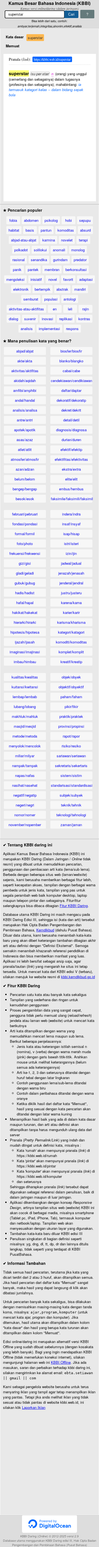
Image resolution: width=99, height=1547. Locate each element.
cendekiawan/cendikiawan (71, 380)
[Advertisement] (49, 146)
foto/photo (25, 543)
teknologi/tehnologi (71, 814)
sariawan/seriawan (71, 755)
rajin (85, 308)
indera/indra (71, 514)
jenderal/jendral (71, 582)
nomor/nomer (24, 814)
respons (72, 328)
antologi (70, 299)
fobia (13, 220)
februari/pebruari (25, 514)
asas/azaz (24, 439)
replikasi (65, 318)
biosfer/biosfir (71, 351)
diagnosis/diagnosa (71, 429)
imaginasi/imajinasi (25, 651)
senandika (39, 259)
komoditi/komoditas (71, 642)
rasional (18, 259)
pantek (33, 269)
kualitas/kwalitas (25, 677)
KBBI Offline (61, 1362)
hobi (68, 220)
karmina (48, 240)
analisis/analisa (25, 410)
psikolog (51, 220)
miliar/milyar (24, 755)
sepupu (85, 220)
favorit (68, 279)
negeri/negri (25, 805)
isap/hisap (71, 533)
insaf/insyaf (71, 523)
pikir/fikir (71, 706)
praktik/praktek (71, 716)
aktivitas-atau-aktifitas (26, 308)
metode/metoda (24, 736)
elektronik (21, 289)
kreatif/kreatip (71, 661)
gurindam (60, 259)
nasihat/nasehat (24, 785)
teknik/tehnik (71, 805)
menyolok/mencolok (25, 745)
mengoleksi (15, 279)
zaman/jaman (71, 824)
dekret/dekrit (71, 410)
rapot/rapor (71, 736)
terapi (83, 240)
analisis (27, 328)
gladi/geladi (25, 573)
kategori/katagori (71, 632)
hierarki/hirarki (25, 622)
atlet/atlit (25, 449)
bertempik (42, 289)
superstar (35, 37)
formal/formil (25, 533)
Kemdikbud (45, 930)
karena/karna (71, 602)
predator (80, 259)
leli (70, 308)
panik (17, 269)
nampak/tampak (25, 765)
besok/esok (25, 498)
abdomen (31, 220)
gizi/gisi (25, 563)
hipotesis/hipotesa (24, 632)
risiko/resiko (71, 745)
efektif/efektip (71, 449)
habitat (14, 230)
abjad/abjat (25, 351)
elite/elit (71, 479)
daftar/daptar (71, 390)
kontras (84, 318)
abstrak (62, 289)
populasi (50, 299)
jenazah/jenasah (71, 573)
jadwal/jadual (71, 563)
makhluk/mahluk (25, 716)
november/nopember (25, 824)
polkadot (21, 249)
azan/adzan (25, 469)
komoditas (65, 230)
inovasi (47, 318)
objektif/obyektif (71, 686)
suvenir (30, 318)
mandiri (80, 289)
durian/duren (71, 439)
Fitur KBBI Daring (74, 905)
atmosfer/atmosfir (25, 459)
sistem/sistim (71, 775)
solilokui (40, 249)
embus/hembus (71, 488)
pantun (46, 230)
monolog (78, 249)
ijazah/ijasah (25, 642)
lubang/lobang (25, 706)
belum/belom (25, 479)
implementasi (49, 328)
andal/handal (25, 400)
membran (52, 269)
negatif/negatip (25, 795)
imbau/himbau (25, 661)
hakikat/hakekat (24, 612)
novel (52, 279)
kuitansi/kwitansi (25, 686)
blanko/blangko (71, 360)
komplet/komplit (71, 651)
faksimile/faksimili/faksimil (71, 498)
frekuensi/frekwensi (24, 553)
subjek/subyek (71, 795)
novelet (67, 240)
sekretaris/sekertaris (71, 765)
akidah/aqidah (25, 380)
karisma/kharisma (71, 622)
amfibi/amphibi (24, 390)
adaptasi (86, 279)
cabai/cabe (71, 370)
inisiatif (36, 279)
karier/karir (71, 612)
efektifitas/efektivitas (71, 459)
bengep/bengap (25, 488)
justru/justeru (71, 592)
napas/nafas (25, 775)
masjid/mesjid (25, 726)
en (55, 308)
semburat (30, 299)
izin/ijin (71, 553)
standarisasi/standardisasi (71, 785)
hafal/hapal (25, 602)
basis (30, 230)
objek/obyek (71, 677)
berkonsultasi (76, 269)
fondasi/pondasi (24, 523)
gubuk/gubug (25, 582)
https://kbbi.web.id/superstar (52, 59)
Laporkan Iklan (33, 1407)
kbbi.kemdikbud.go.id (78, 976)
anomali (59, 249)
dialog (13, 318)
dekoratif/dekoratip (71, 400)
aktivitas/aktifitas (24, 370)
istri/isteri (71, 543)
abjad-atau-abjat (23, 240)
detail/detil (71, 420)
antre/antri (25, 420)
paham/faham (71, 696)
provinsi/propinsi (71, 726)
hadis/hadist (24, 592)
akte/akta (24, 360)
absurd (85, 230)
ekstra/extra (71, 469)
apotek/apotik (24, 429)
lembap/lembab (25, 696)
